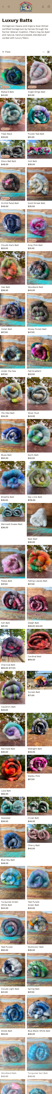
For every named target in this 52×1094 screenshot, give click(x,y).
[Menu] (3, 7)
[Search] (9, 7)
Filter (8, 52)
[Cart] (49, 7)
